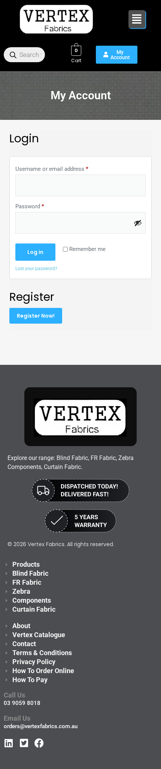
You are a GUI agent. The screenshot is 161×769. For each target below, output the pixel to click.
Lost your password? (36, 268)
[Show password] (138, 223)
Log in (35, 252)
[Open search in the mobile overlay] (24, 54)
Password (29, 206)
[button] (136, 19)
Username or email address (51, 168)
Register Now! (36, 316)
